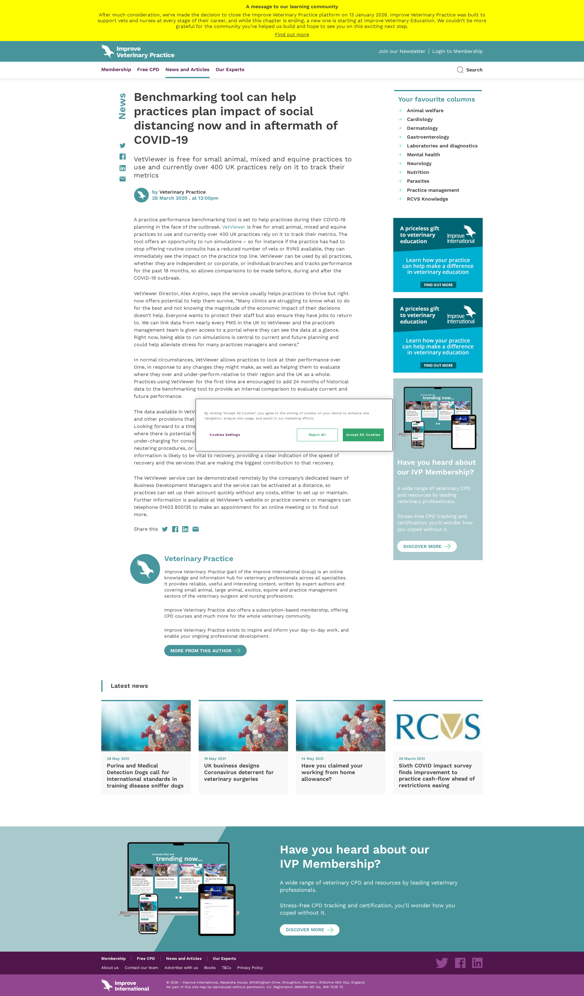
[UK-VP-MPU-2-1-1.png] (438, 255)
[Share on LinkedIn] (113, 168)
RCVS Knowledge (427, 199)
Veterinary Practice (182, 192)
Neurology (419, 163)
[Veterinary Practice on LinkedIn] (477, 963)
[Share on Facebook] (113, 156)
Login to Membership (457, 51)
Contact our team (141, 967)
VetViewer (233, 227)
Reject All (317, 435)
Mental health (423, 154)
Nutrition (418, 172)
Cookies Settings (225, 435)
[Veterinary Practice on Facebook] (460, 963)
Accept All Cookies (363, 435)
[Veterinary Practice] (145, 605)
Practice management (433, 190)
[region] (294, 425)
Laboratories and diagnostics (442, 146)
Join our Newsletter (402, 51)
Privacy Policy (250, 967)
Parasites (418, 181)
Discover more (422, 546)
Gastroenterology (428, 137)
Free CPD (148, 69)
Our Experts (230, 69)
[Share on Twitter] (113, 145)
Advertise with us (181, 967)
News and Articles (187, 69)
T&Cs (226, 967)
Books (210, 967)
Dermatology (422, 128)
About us (110, 967)
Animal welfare (425, 110)
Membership (116, 69)
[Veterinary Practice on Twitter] (442, 963)
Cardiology (420, 119)
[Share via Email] (113, 179)
